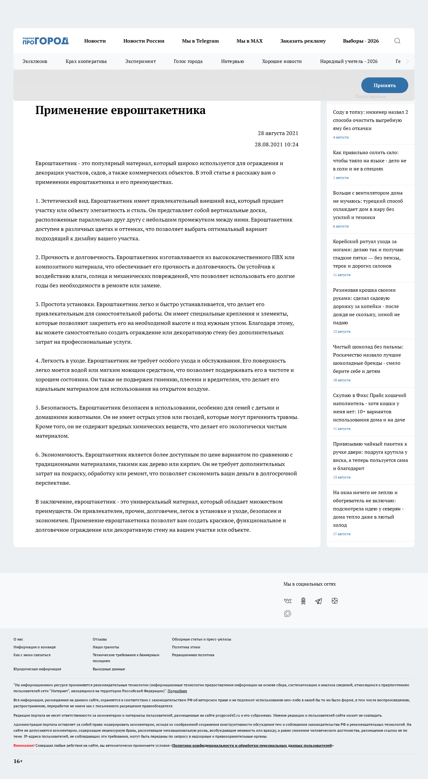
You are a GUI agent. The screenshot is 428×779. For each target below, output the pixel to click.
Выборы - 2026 (361, 41)
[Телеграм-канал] (319, 601)
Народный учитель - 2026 (349, 61)
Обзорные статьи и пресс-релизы (201, 639)
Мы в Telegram (200, 41)
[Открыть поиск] (397, 40)
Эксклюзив (35, 61)
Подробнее (177, 690)
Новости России (143, 41)
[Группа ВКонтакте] (287, 601)
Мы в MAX (250, 41)
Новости (95, 41)
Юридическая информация (37, 669)
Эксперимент (140, 61)
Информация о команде (34, 647)
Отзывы (100, 639)
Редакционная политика (193, 654)
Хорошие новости (282, 61)
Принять (385, 85)
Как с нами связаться (31, 654)
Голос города (188, 61)
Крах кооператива (86, 61)
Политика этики (186, 647)
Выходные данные (109, 669)
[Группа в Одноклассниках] (303, 601)
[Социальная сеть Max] (287, 613)
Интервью (232, 61)
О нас (18, 639)
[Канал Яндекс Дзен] (334, 601)
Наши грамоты (106, 647)
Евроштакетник (56, 163)
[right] (407, 61)
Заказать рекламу (303, 41)
